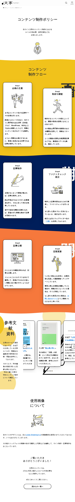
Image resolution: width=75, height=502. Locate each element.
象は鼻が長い (50, 348)
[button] (25, 346)
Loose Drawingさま (33, 435)
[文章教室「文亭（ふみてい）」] (10, 3)
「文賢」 (48, 221)
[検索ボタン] (66, 3)
